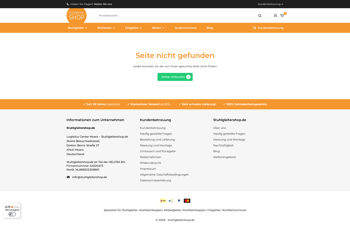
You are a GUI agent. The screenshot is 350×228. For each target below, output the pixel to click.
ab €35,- (151, 104)
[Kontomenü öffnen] (275, 15)
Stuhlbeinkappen (151, 210)
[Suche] (260, 15)
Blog (210, 28)
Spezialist (103, 104)
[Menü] (18, 204)
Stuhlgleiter (130, 210)
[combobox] (180, 15)
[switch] (12, 214)
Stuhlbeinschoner (234, 210)
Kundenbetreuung (269, 4)
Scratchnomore (185, 28)
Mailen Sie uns (103, 4)
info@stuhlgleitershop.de (89, 177)
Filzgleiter (214, 210)
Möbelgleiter (172, 210)
